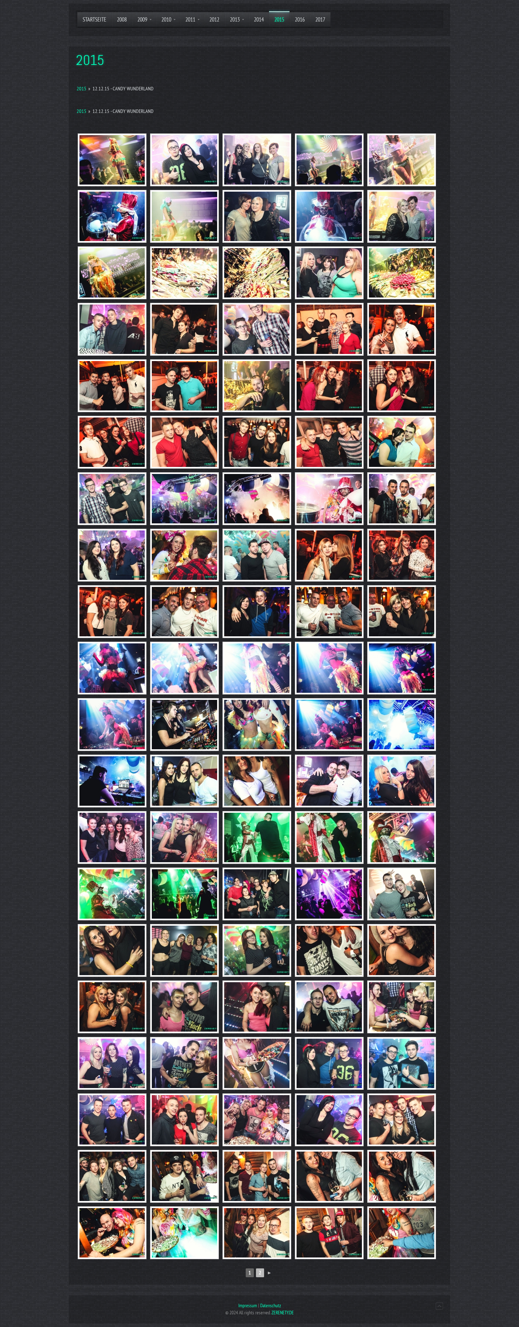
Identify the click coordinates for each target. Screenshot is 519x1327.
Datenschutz (270, 1305)
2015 (81, 89)
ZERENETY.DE (283, 1312)
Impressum (247, 1305)
